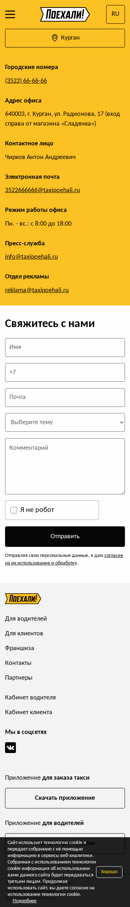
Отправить (65, 536)
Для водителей (26, 619)
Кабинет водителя (30, 697)
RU (116, 14)
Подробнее (24, 901)
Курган (70, 38)
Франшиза (19, 648)
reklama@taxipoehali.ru (37, 290)
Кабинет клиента (28, 712)
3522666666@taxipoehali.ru (42, 190)
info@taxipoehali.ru (31, 257)
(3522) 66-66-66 (26, 81)
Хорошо (109, 872)
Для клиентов (24, 633)
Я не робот (37, 510)
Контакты (18, 663)
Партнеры (18, 678)
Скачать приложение (65, 798)
